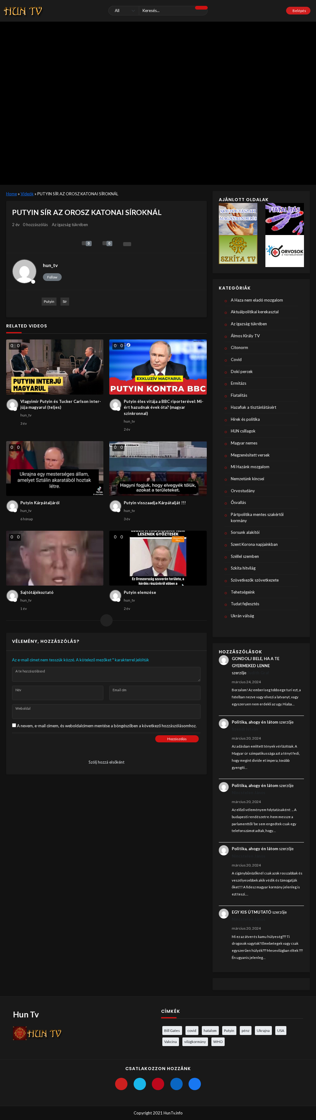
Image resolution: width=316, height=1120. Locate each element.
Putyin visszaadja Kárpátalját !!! (155, 502)
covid (191, 1030)
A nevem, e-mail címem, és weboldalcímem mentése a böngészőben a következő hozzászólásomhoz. (107, 725)
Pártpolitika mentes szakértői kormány (257, 517)
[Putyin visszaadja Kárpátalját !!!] (157, 468)
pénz (245, 1030)
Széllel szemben (245, 556)
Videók (27, 193)
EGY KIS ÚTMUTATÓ (251, 912)
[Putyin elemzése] (157, 558)
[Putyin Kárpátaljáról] (54, 468)
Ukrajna (263, 1030)
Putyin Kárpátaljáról (40, 502)
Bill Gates (172, 1030)
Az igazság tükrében (70, 224)
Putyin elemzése (140, 592)
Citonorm (239, 347)
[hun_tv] (24, 271)
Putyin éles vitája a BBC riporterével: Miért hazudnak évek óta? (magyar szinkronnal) (163, 407)
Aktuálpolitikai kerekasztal (255, 311)
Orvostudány (243, 490)
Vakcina (170, 1041)
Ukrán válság (242, 615)
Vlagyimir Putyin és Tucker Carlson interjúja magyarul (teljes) (60, 404)
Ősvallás (238, 502)
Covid (236, 359)
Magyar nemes (244, 442)
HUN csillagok (243, 430)
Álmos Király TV (245, 335)
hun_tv (50, 265)
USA (280, 1030)
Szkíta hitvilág (243, 568)
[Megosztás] (127, 244)
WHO (217, 1041)
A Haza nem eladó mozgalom (257, 300)
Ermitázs (238, 383)
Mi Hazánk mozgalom (250, 466)
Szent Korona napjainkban (254, 544)
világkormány (195, 1041)
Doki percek (242, 371)
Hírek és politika (245, 419)
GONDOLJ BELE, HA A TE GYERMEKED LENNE (255, 662)
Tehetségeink (243, 592)
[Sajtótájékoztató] (54, 558)
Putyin (49, 301)
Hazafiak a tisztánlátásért (253, 407)
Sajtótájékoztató (36, 592)
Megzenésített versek (250, 454)
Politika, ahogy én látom (255, 722)
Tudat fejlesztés (245, 603)
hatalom (210, 1030)
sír (65, 301)
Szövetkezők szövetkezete (255, 580)
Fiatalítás (239, 395)
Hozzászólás (177, 739)
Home (11, 193)
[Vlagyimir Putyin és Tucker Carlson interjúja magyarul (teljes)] (54, 366)
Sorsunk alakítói (245, 532)
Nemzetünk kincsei (247, 478)
